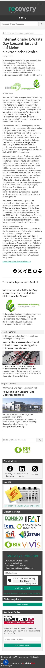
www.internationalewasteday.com (16, 261)
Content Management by (11, 663)
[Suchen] (41, 24)
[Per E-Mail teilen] (35, 271)
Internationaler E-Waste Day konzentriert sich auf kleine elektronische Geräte (19, 293)
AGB (15, 657)
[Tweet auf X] (20, 272)
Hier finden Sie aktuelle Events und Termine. (22, 506)
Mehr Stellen (22, 604)
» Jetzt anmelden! (22, 588)
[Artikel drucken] (40, 271)
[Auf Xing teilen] (25, 272)
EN (42, 4)
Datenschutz (6, 657)
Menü (23, 18)
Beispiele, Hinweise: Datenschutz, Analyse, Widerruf (22, 593)
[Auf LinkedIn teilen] (30, 272)
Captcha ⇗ (31, 584)
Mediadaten (35, 657)
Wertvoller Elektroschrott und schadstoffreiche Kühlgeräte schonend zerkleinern (20, 345)
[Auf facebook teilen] (15, 272)
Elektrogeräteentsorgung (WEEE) (20, 33)
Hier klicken (25, 581)
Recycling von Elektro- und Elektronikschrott (18, 393)
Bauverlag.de (6, 665)
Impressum (23, 657)
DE (38, 4)
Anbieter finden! (23, 645)
